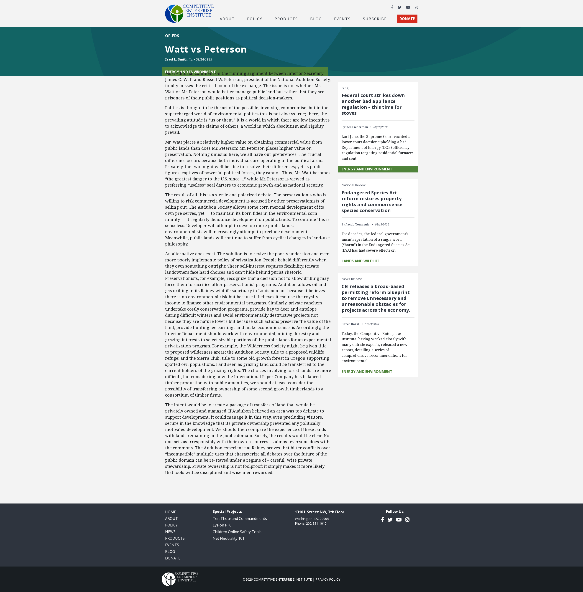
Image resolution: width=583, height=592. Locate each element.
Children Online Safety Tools (237, 531)
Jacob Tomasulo (358, 224)
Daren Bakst (350, 324)
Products (175, 538)
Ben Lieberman (357, 127)
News (170, 531)
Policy (171, 525)
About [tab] (227, 18)
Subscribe (375, 18)
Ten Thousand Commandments (240, 518)
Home (170, 511)
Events (342, 18)
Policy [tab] (254, 18)
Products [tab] (286, 18)
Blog (316, 18)
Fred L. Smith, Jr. (179, 59)
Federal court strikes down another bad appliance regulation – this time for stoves (373, 104)
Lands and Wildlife (360, 260)
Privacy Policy (327, 579)
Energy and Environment (367, 169)
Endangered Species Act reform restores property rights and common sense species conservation (372, 201)
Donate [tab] (407, 18)
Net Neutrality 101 (228, 538)
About (171, 518)
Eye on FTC (222, 525)
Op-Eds (172, 35)
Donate (172, 558)
